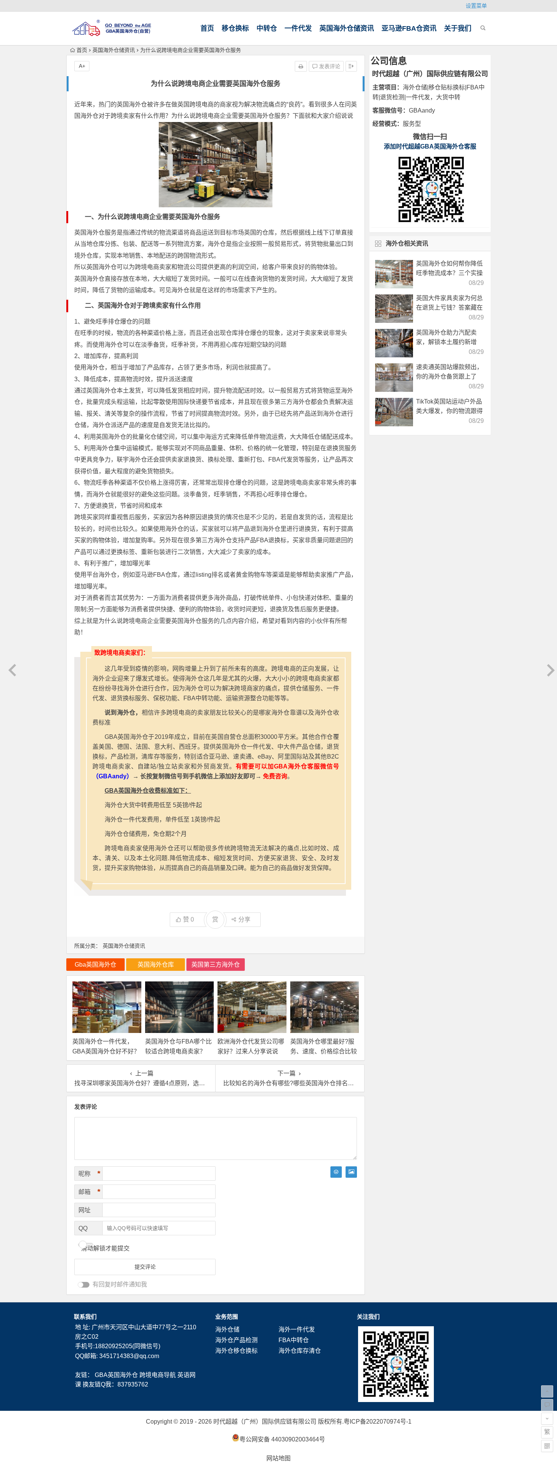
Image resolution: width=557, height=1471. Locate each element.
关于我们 (457, 28)
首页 (207, 28)
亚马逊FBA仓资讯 (409, 28)
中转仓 (267, 28)
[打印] (301, 66)
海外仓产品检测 (236, 1340)
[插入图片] (351, 1172)
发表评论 (329, 66)
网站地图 (278, 1458)
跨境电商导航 (157, 1375)
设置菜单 (476, 6)
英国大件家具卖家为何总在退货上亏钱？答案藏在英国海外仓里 (449, 307)
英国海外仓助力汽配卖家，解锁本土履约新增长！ (446, 342)
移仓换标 (235, 28)
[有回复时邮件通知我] (83, 1285)
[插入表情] (336, 1172)
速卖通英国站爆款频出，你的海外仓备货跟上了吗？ (449, 376)
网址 (84, 1210)
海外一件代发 (296, 1329)
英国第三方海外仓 (215, 964)
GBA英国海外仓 (116, 1375)
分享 (244, 919)
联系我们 (85, 1316)
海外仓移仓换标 (236, 1350)
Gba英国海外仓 (95, 964)
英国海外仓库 (156, 964)
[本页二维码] (547, 1446)
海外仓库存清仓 (299, 1350)
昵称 (89, 1173)
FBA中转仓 (293, 1340)
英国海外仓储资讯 (346, 28)
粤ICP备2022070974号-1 (377, 1421)
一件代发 (298, 28)
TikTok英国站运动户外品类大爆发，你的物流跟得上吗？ (449, 411)
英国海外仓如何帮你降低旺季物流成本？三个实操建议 (449, 273)
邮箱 (89, 1192)
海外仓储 (227, 1329)
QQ (83, 1228)
